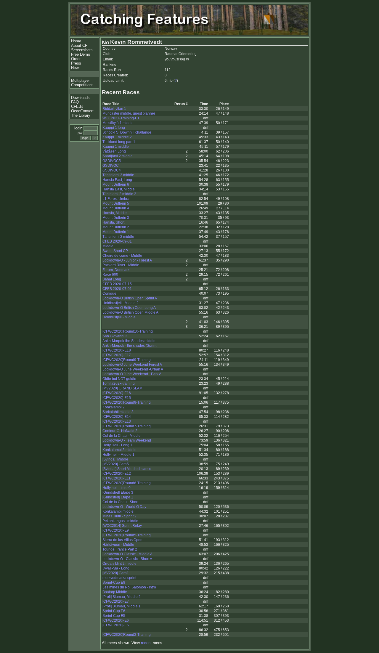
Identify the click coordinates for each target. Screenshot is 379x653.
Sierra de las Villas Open (122, 540)
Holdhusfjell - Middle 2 (120, 303)
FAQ (75, 102)
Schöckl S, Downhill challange (126, 132)
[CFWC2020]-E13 (116, 421)
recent (146, 643)
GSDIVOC (110, 165)
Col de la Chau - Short (120, 502)
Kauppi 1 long (113, 128)
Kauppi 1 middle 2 (117, 137)
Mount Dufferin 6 (115, 184)
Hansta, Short (113, 222)
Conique (109, 293)
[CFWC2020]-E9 (115, 530)
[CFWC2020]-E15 (116, 398)
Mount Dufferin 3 (115, 218)
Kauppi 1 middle (115, 147)
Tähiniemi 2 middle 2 (119, 194)
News (76, 67)
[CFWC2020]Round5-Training (126, 535)
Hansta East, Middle (118, 189)
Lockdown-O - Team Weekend (126, 440)
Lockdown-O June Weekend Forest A (132, 364)
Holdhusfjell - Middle (119, 317)
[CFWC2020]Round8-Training (126, 402)
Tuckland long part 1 (118, 142)
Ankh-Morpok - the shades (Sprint (129, 346)
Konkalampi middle (118, 511)
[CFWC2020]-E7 (115, 601)
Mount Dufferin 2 (115, 227)
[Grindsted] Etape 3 (117, 492)
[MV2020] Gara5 (115, 464)
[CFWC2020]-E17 (116, 355)
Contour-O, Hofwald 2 (119, 431)
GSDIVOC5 (111, 161)
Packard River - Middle (120, 265)
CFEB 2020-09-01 (117, 241)
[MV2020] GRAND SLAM (122, 388)
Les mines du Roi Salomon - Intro (129, 587)
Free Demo (80, 54)
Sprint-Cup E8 (113, 582)
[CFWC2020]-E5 (115, 625)
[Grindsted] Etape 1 (117, 497)
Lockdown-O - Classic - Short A (127, 559)
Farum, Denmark (115, 270)
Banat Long (111, 279)
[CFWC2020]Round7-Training (126, 426)
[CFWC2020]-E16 (116, 393)
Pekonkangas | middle (120, 521)
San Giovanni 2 (114, 336)
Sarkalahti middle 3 (118, 412)
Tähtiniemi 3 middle (118, 175)
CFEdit (77, 106)
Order (76, 59)
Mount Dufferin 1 (115, 232)
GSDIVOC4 (111, 170)
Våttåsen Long (114, 151)
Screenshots (82, 50)
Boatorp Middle (114, 592)
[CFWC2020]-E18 (116, 350)
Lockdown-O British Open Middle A (130, 312)
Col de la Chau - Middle (121, 436)
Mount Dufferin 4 (115, 208)
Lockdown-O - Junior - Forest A (127, 260)
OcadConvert (82, 111)
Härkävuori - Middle (118, 545)
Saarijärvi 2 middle (117, 156)
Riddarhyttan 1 (114, 109)
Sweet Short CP (115, 251)
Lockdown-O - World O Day (124, 507)
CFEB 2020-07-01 (117, 289)
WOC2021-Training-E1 (120, 118)
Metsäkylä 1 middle (118, 123)
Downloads (80, 97)
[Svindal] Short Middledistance (126, 469)
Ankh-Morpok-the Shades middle (128, 341)
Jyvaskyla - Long (115, 568)
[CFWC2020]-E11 (116, 478)
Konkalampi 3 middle (119, 450)
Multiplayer (80, 80)
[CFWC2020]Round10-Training (127, 331)
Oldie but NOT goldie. (119, 379)
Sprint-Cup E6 (113, 611)
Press (76, 63)
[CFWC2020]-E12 (116, 473)
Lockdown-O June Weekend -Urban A (132, 369)
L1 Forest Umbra (115, 199)
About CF (79, 45)
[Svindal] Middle (115, 459)
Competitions (82, 85)
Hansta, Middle (114, 213)
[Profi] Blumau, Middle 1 (121, 606)
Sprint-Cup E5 (113, 616)
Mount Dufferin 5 (115, 203)
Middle (107, 246)
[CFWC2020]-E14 (116, 417)
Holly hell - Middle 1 (118, 455)
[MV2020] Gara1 (115, 573)
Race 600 (110, 274)
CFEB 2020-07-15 (117, 284)
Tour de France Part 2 (119, 549)
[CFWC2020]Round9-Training (126, 360)
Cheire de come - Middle (122, 256)
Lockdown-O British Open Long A (129, 308)
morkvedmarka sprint (119, 578)
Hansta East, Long (117, 180)
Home (76, 41)
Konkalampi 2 (113, 407)
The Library (80, 115)
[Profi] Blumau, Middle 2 (121, 597)
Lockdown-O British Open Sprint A (129, 298)
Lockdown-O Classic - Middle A (127, 554)
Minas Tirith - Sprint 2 (119, 516)
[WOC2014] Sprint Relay (122, 526)
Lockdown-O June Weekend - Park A (131, 374)
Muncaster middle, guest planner (128, 113)
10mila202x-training (118, 383)
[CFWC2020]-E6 (115, 620)
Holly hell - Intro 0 (116, 488)
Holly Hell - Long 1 (117, 445)
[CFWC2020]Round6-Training (126, 483)
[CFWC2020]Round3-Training (126, 635)
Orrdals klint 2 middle (119, 563)
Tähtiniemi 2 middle (118, 237)
